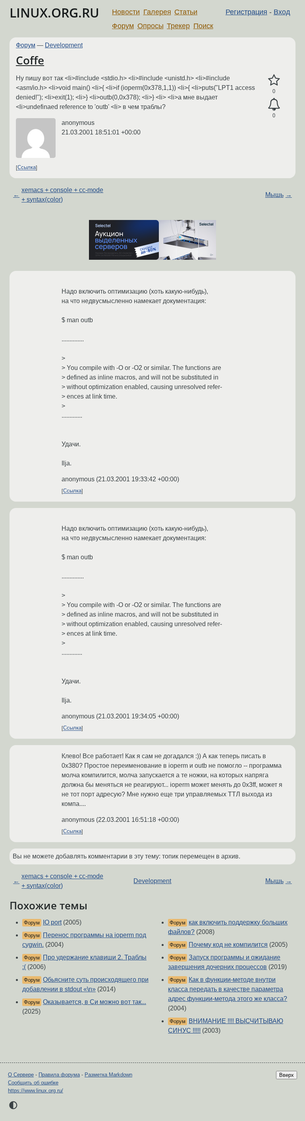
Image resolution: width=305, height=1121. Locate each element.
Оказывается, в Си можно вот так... (94, 1001)
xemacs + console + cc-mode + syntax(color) (62, 195)
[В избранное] (274, 80)
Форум (123, 26)
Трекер (178, 26)
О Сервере (21, 1075)
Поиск (203, 26)
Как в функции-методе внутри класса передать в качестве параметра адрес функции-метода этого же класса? (227, 989)
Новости (126, 12)
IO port (52, 922)
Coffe (30, 60)
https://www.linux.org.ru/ (35, 1091)
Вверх (286, 1075)
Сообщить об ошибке (33, 1083)
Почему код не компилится (228, 944)
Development (64, 45)
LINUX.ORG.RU (54, 12)
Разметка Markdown (108, 1075)
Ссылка (26, 168)
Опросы (150, 26)
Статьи (185, 12)
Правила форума (59, 1075)
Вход (282, 12)
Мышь (274, 194)
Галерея (157, 12)
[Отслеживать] (274, 104)
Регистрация (246, 12)
